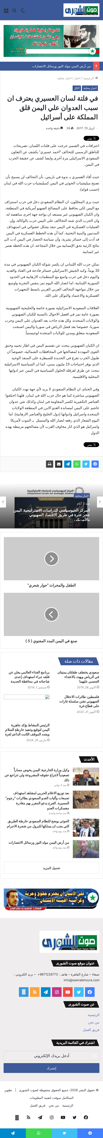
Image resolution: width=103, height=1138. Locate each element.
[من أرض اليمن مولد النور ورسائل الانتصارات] (86, 849)
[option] (51, 502)
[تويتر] (86, 464)
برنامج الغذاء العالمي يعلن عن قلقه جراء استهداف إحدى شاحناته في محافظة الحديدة (29, 677)
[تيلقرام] (67, 464)
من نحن (93, 1022)
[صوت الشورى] (81, 10)
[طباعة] (49, 464)
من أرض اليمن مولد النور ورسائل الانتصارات (61, 66)
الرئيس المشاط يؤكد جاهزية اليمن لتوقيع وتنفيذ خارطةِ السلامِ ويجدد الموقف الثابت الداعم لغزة (27, 729)
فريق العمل (91, 1030)
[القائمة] (6, 11)
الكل (77, 88)
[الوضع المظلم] (22, 11)
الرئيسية (89, 78)
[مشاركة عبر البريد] (58, 464)
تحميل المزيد (51, 868)
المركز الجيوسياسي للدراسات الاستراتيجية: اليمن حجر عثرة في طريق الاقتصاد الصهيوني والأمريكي (51, 514)
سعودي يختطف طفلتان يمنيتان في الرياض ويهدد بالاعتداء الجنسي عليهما (78, 677)
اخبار (77, 78)
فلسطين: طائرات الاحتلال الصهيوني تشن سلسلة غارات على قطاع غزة (79, 701)
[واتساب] (76, 464)
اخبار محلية (64, 78)
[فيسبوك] (95, 464)
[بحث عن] (14, 11)
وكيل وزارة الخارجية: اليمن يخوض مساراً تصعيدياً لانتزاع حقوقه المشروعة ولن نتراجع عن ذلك (37, 775)
